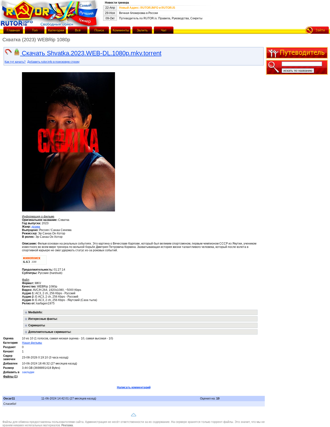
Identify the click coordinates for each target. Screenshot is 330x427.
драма (35, 226)
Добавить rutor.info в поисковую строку (53, 61)
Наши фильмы (32, 342)
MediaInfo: (35, 312)
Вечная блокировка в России (138, 13)
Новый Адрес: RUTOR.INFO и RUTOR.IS (147, 7)
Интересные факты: (42, 319)
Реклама (67, 425)
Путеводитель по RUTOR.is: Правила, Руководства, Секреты (160, 18)
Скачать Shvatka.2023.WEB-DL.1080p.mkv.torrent (90, 53)
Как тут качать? (15, 61)
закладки (28, 372)
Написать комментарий (134, 387)
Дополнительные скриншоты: (49, 332)
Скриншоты (36, 325)
